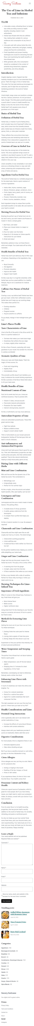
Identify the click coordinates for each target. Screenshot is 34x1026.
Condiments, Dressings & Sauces (13, 960)
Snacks (5, 978)
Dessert (5, 966)
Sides (4, 975)
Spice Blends (6, 984)
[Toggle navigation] (29, 3)
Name (3, 868)
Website (3, 885)
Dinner (5, 969)
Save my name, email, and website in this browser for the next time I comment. (15, 895)
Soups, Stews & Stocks (9, 981)
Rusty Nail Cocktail (18, 932)
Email (3, 876)
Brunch (4, 957)
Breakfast (5, 954)
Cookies (5, 963)
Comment (4, 842)
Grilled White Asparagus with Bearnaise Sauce (20, 913)
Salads (4, 972)
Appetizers (6, 948)
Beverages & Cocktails (9, 951)
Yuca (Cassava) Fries (18, 922)
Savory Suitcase (8, 993)
